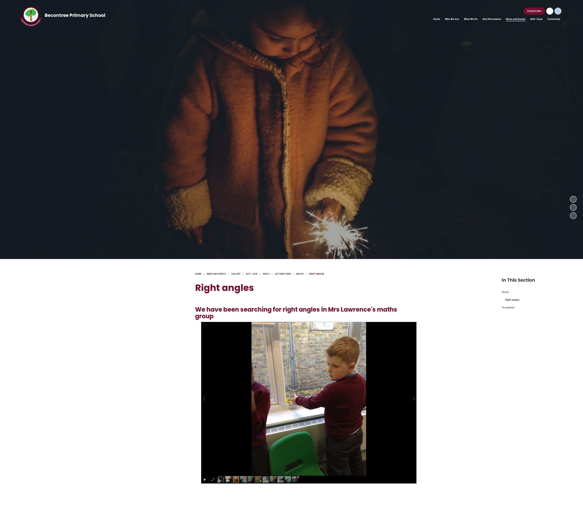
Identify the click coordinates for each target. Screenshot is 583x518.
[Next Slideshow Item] (573, 199)
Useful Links (534, 11)
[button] (207, 398)
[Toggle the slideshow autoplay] (573, 215)
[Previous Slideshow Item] (573, 207)
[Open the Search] (557, 11)
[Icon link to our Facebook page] (549, 11)
